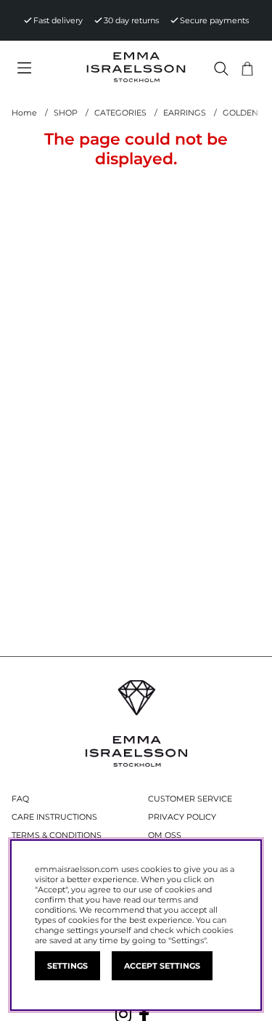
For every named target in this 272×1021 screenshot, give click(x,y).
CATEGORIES (120, 113)
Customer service (190, 799)
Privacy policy (182, 817)
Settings (67, 966)
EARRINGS (184, 113)
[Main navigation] (43, 68)
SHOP (66, 113)
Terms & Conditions (57, 835)
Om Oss (164, 835)
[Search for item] (221, 68)
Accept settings (162, 966)
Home (24, 113)
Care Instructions (54, 817)
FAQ (20, 799)
